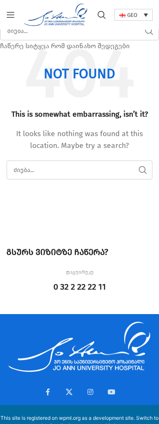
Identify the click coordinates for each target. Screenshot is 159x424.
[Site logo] (55, 14)
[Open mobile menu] (10, 14)
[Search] (101, 14)
